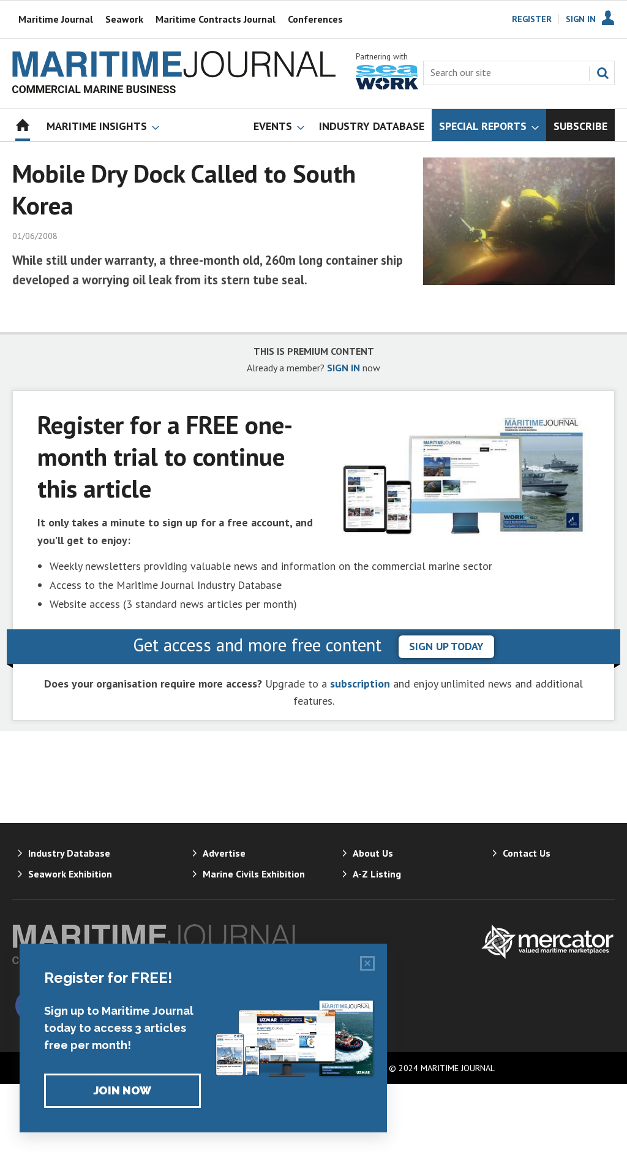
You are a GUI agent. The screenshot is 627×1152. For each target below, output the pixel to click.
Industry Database (69, 853)
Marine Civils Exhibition (254, 874)
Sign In (581, 19)
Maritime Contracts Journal (216, 19)
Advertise (224, 853)
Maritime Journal (55, 19)
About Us (373, 853)
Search (602, 73)
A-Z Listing (377, 874)
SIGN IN (343, 368)
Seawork (124, 19)
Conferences (315, 19)
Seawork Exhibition (70, 874)
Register (532, 19)
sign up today (446, 646)
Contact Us (526, 853)
